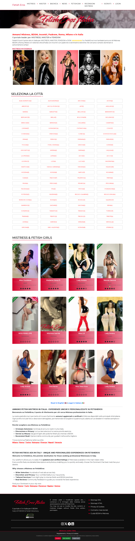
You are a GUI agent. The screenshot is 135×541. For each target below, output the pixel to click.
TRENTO (53, 216)
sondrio (81, 283)
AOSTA (110, 101)
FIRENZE (109, 139)
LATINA (53, 156)
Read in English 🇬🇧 (58, 403)
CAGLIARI (81, 123)
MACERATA (109, 161)
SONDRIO (25, 211)
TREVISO (81, 216)
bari (25, 283)
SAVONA (81, 205)
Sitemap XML (96, 500)
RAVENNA (53, 194)
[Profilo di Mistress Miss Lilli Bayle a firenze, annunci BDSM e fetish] (89, 67)
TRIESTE (109, 216)
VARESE (53, 222)
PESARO (81, 183)
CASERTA (110, 123)
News (64, 4)
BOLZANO (110, 117)
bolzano (25, 389)
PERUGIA (53, 183)
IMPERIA (53, 150)
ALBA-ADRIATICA (25, 101)
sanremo (25, 336)
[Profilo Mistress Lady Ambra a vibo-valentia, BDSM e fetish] (110, 367)
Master (42, 4)
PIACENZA (25, 189)
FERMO (53, 139)
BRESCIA (25, 123)
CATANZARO (53, 128)
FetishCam (76, 4)
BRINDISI (53, 123)
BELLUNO (81, 112)
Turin (26, 486)
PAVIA (25, 183)
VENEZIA (81, 222)
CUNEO (81, 134)
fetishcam (53, 389)
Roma (21, 442)
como (109, 336)
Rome (20, 486)
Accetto (58, 538)
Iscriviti (107, 4)
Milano (15, 442)
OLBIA (25, 178)
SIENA (109, 205)
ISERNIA (81, 150)
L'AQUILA (109, 150)
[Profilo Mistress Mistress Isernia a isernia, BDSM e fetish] (53, 314)
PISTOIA (81, 189)
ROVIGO (81, 200)
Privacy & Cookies (97, 507)
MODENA (25, 172)
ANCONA (81, 101)
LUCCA (82, 161)
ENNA (25, 139)
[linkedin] (72, 524)
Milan (14, 486)
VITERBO (109, 227)
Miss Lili (81, 333)
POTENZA (25, 194)
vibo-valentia (110, 389)
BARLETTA (53, 112)
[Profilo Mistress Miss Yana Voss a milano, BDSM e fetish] (81, 367)
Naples (50, 486)
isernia (53, 336)
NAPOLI (81, 172)
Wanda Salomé (110, 280)
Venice (57, 486)
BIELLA (53, 117)
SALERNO (110, 200)
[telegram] (69, 524)
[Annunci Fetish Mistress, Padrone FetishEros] (67, 19)
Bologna (35, 442)
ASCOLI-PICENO (53, 106)
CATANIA (25, 128)
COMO (110, 128)
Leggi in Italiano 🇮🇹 (76, 403)
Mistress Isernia (53, 333)
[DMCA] (30, 515)
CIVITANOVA (81, 128)
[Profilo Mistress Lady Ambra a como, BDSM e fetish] (110, 314)
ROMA (53, 200)
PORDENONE (110, 189)
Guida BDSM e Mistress (100, 513)
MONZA (53, 172)
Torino (28, 442)
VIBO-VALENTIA (53, 227)
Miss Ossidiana (25, 280)
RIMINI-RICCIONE (25, 200)
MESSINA (81, 167)
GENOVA (81, 145)
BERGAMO (25, 117)
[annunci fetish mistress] (30, 502)
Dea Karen (53, 386)
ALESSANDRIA (53, 101)
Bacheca (54, 4)
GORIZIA (109, 145)
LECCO (110, 156)
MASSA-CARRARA (53, 167)
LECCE (81, 156)
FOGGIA (25, 145)
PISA (53, 189)
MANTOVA (25, 167)
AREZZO (25, 106)
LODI (53, 161)
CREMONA (53, 134)
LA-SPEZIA (25, 156)
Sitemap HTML (96, 503)
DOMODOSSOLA (109, 134)
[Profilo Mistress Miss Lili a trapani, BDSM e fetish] (81, 314)
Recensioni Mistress (90, 5)
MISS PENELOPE (25, 333)
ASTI (82, 106)
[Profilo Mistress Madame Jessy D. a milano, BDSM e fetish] (53, 261)
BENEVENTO (109, 112)
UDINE (25, 222)
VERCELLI (110, 222)
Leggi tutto (76, 538)
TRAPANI (25, 216)
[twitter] (66, 524)
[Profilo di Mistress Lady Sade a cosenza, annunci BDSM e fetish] (67, 67)
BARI (25, 112)
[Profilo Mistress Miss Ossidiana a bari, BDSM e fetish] (25, 261)
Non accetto (66, 538)
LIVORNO (25, 161)
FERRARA (81, 139)
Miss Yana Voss (82, 386)
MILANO (110, 167)
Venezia (58, 442)
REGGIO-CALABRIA (81, 194)
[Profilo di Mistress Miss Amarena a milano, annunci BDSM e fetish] (23, 67)
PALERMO (82, 178)
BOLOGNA (81, 117)
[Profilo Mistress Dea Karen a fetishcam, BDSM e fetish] (53, 367)
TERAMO (81, 211)
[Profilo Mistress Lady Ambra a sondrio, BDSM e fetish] (81, 261)
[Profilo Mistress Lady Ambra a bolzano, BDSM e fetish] (25, 367)
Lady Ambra (81, 280)
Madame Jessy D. (53, 280)
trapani (81, 336)
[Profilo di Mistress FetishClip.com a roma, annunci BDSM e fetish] (45, 67)
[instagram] (62, 524)
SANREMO (25, 205)
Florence (42, 486)
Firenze (44, 442)
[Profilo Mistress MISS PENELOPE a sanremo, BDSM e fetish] (25, 314)
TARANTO (53, 211)
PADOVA (53, 178)
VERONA (25, 227)
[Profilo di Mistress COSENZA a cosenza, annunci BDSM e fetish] (111, 67)
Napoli (51, 442)
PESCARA (110, 183)
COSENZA (25, 134)
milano (53, 283)
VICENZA (81, 227)
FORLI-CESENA (53, 145)
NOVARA (109, 172)
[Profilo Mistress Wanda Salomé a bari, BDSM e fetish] (110, 261)
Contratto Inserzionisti (99, 510)
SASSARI (53, 205)
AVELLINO (110, 106)
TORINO (109, 211)
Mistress (31, 4)
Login (118, 4)
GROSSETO (25, 150)
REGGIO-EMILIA (109, 194)
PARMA (110, 178)
